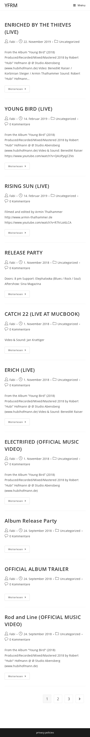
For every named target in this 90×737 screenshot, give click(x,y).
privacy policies (45, 732)
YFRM (11, 5)
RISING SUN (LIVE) (27, 185)
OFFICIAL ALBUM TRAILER (37, 568)
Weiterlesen (19, 89)
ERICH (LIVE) (20, 369)
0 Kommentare (19, 124)
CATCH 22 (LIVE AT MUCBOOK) (42, 313)
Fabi (12, 42)
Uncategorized (69, 42)
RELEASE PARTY (24, 252)
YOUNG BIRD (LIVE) (29, 108)
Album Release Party (31, 520)
